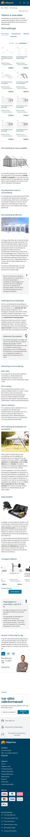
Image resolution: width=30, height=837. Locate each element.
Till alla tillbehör (15, 592)
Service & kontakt (6, 750)
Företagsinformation (7, 769)
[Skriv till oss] (8, 653)
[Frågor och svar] (13, 653)
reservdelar (9, 616)
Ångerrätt (4, 779)
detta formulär (5, 24)
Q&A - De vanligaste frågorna (9, 753)
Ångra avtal (4, 755)
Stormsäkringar (5, 34)
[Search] (20, 3)
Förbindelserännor (16, 34)
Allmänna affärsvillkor (7, 771)
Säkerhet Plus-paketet (9, 344)
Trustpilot (3, 692)
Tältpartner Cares (6, 766)
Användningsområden (7, 784)
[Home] (2, 8)
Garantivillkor (5, 782)
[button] (24, 2)
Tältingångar (26, 34)
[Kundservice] (3, 653)
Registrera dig (23, 712)
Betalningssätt (5, 777)
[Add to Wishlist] (3, 48)
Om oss (3, 764)
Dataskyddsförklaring (7, 774)
